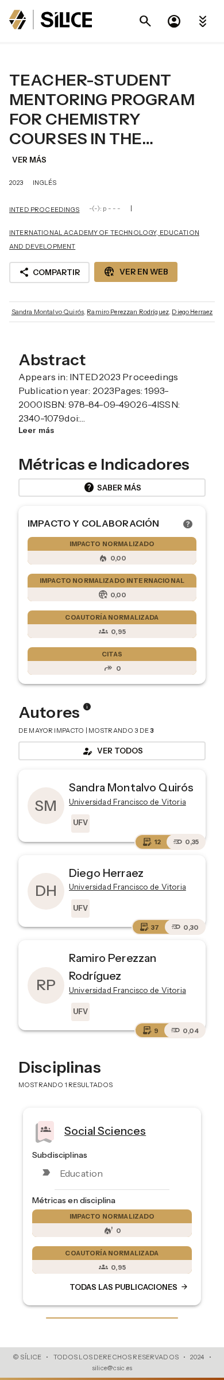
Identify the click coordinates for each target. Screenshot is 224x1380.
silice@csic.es (112, 1368)
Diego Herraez (192, 312)
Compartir (49, 272)
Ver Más (29, 159)
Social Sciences (105, 1130)
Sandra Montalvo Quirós (47, 312)
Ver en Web (135, 272)
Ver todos (112, 751)
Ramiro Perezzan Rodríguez (128, 312)
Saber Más (112, 487)
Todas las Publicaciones (129, 1287)
